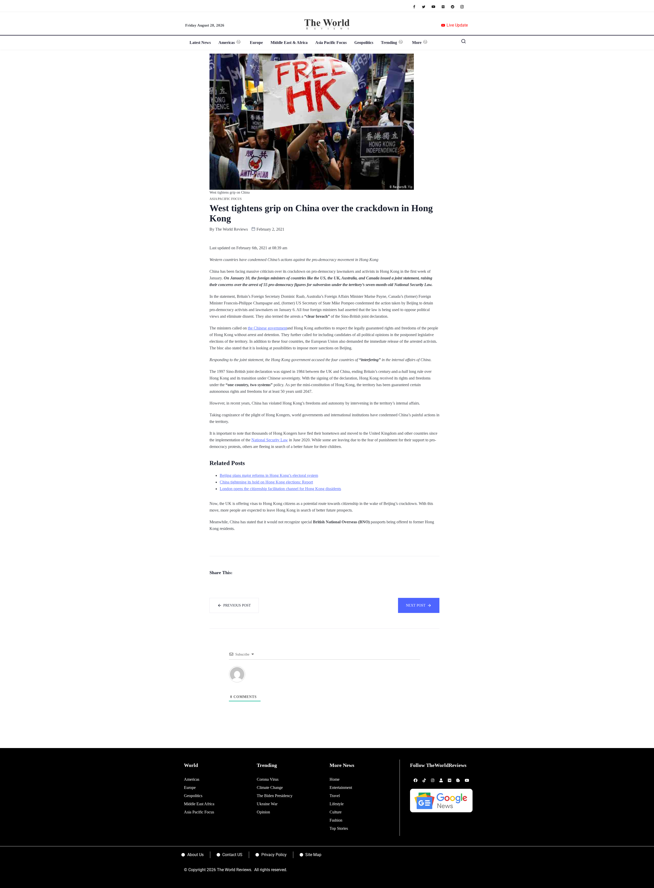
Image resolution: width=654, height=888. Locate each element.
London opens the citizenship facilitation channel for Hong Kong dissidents (280, 489)
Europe (256, 42)
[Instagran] (464, 6)
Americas (226, 42)
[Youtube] (435, 6)
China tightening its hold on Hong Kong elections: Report (266, 482)
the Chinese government (267, 328)
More (417, 42)
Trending (389, 42)
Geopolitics (363, 42)
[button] (462, 42)
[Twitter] (426, 6)
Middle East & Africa (289, 42)
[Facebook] (417, 6)
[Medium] (445, 6)
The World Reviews (231, 229)
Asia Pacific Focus (331, 42)
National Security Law (269, 440)
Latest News (200, 42)
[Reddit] (455, 6)
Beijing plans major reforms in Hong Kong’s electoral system (269, 475)
